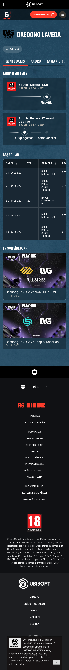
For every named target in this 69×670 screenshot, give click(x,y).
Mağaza (34, 597)
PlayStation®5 (34, 458)
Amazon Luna (34, 477)
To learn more (40, 660)
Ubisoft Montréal (34, 422)
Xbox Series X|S (34, 445)
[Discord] (34, 372)
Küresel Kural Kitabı (34, 493)
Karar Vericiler (47, 138)
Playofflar (46, 102)
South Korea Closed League (46, 186)
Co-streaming (41, 14)
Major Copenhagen (48, 201)
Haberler (35, 617)
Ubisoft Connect (34, 604)
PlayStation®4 (34, 464)
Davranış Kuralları (34, 499)
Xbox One (34, 451)
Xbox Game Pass (34, 438)
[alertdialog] (34, 653)
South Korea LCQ (48, 173)
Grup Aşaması (24, 138)
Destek (34, 624)
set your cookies (17, 664)
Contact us (34, 635)
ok (57, 662)
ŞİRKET (34, 610)
